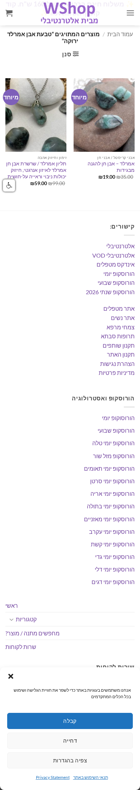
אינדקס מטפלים (116, 264)
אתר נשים (123, 317)
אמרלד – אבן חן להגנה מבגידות (111, 167)
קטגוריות (26, 619)
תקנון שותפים (119, 345)
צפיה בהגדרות (70, 760)
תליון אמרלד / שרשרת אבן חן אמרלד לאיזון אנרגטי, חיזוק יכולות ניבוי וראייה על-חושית (36, 170)
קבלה (70, 721)
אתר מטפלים (119, 308)
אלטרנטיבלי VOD (113, 255)
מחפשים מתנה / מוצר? (32, 633)
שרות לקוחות (20, 646)
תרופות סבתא (118, 336)
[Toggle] (11, 619)
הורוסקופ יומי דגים (113, 581)
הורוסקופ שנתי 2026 (110, 291)
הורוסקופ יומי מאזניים (109, 519)
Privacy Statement (53, 777)
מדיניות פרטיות (117, 372)
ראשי (11, 605)
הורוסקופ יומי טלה (113, 442)
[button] (10, 676)
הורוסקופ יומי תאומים (109, 468)
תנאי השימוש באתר (90, 777)
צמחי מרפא (121, 327)
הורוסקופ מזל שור (114, 455)
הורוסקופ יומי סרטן (112, 481)
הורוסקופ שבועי (116, 282)
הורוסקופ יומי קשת (113, 544)
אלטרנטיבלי (120, 246)
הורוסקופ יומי (119, 273)
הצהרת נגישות (117, 363)
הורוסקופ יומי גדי (115, 556)
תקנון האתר (121, 354)
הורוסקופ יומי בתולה (111, 506)
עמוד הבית (120, 33)
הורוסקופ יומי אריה (112, 493)
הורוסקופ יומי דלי (115, 569)
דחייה (70, 740)
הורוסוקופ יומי (118, 417)
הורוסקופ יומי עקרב (112, 531)
